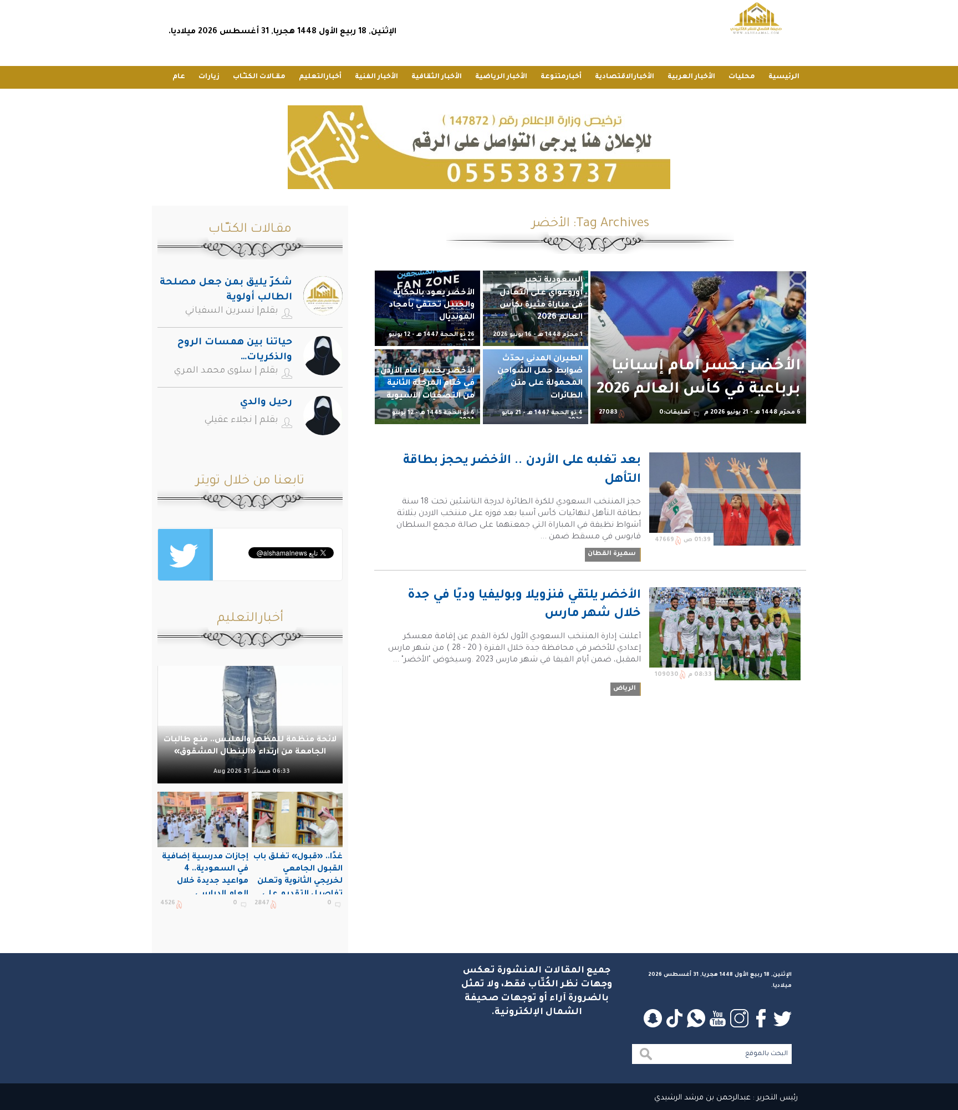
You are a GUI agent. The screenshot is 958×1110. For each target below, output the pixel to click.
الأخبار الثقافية (436, 77)
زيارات (209, 77)
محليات (741, 77)
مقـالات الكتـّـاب (259, 77)
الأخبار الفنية (376, 77)
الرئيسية (783, 77)
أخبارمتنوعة (561, 77)
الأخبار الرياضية (501, 77)
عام (178, 77)
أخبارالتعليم (320, 77)
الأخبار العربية (691, 77)
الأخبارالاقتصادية (624, 77)
